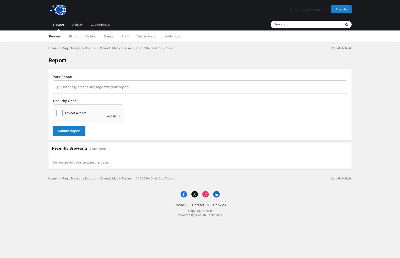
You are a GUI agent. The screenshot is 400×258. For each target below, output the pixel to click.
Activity (77, 24)
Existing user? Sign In (307, 9)
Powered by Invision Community (200, 215)
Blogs (73, 36)
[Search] (346, 24)
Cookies (219, 205)
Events (108, 36)
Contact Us (200, 205)
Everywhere (327, 24)
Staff (125, 36)
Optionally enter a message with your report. (94, 87)
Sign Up (341, 9)
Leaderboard (173, 36)
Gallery (90, 36)
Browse (58, 24)
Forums (55, 36)
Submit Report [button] (69, 131)
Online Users (146, 36)
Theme (180, 205)
